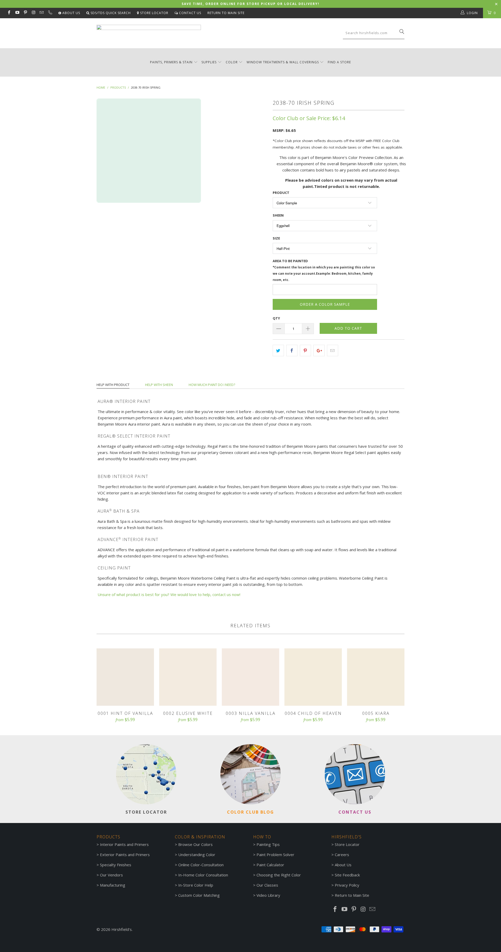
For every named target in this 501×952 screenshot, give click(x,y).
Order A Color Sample (325, 304)
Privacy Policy (347, 885)
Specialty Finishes (115, 864)
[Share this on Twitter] (278, 350)
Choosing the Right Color (279, 874)
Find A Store (339, 62)
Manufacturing (112, 885)
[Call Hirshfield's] (49, 13)
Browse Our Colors (195, 844)
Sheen (278, 215)
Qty (276, 318)
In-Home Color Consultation (203, 874)
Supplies (209, 62)
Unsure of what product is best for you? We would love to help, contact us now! (169, 594)
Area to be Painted (324, 270)
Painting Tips (268, 844)
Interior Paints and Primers (124, 844)
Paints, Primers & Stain (171, 62)
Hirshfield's (121, 929)
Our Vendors (111, 874)
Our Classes (267, 885)
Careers (342, 854)
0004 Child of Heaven (313, 677)
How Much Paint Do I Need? (212, 384)
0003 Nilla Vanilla (250, 677)
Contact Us (189, 13)
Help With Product (113, 384)
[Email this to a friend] (332, 350)
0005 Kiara (375, 677)
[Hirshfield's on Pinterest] (25, 13)
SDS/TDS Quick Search (110, 13)
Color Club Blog (250, 812)
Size (276, 238)
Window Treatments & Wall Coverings (283, 62)
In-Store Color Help (195, 885)
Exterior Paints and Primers (125, 854)
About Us (70, 13)
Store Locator (153, 13)
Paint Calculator (270, 864)
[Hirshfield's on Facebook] (9, 13)
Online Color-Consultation (201, 864)
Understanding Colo (196, 854)
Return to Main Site (225, 13)
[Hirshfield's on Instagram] (33, 13)
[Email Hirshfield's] (41, 13)
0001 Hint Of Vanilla (125, 677)
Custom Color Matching (199, 895)
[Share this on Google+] (319, 350)
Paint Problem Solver (275, 854)
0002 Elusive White (188, 677)
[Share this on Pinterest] (305, 350)
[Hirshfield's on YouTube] (17, 13)
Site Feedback (347, 874)
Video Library (268, 895)
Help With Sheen (159, 384)
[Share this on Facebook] (291, 350)
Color (232, 62)
